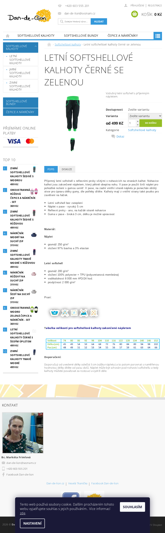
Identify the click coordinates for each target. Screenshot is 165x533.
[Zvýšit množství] (137, 121)
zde (22, 513)
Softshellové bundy (81, 35)
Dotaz (121, 136)
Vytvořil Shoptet (152, 525)
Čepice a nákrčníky (123, 35)
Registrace (155, 5)
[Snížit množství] (137, 125)
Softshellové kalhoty (36, 35)
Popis (51, 169)
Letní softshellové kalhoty (19, 59)
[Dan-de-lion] (29, 16)
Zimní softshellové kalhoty (19, 86)
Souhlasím (132, 507)
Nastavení (32, 523)
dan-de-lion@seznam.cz (21, 463)
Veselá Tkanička (78, 483)
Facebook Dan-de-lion (20, 474)
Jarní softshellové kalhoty (19, 72)
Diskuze (67, 169)
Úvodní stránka (8, 35)
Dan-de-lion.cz (55, 483)
